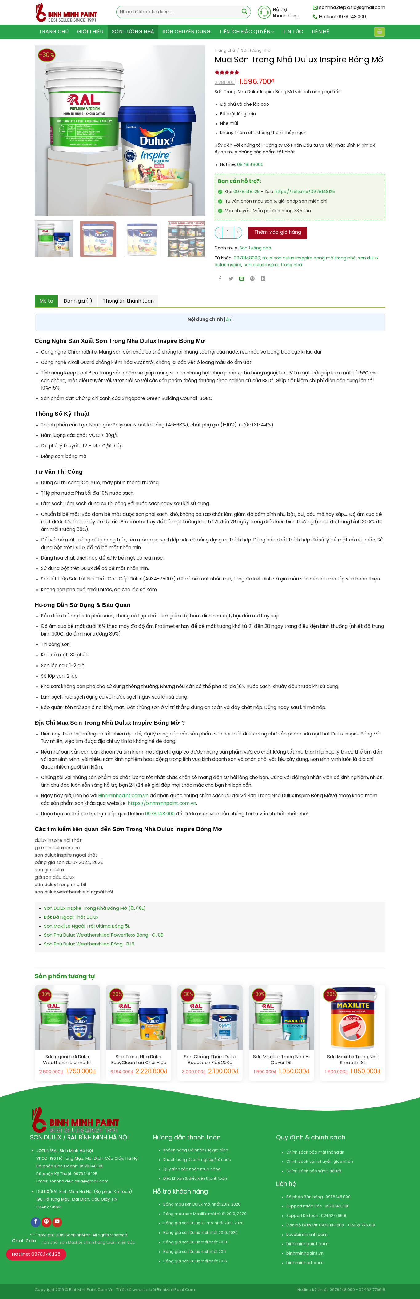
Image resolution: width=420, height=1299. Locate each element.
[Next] (182, 130)
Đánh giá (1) (78, 301)
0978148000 (250, 165)
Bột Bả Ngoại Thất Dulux (71, 917)
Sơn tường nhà (133, 31)
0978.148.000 (160, 814)
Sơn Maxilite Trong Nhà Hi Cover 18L (281, 1060)
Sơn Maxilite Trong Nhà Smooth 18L (352, 1060)
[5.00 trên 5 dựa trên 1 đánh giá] (300, 72)
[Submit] (244, 12)
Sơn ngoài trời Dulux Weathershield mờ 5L (67, 1060)
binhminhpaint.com (307, 1244)
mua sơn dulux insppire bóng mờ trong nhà (309, 258)
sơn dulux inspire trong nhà (273, 265)
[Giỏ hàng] (379, 32)
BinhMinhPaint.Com (176, 1290)
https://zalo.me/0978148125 (305, 192)
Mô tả (46, 301)
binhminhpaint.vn (305, 1253)
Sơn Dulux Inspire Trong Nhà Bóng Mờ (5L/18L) (95, 908)
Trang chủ (54, 31)
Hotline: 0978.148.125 (36, 1254)
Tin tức (293, 31)
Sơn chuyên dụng (187, 31)
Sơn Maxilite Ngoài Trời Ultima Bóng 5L (87, 926)
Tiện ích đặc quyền (244, 31)
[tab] (46, 301)
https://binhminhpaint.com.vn (161, 803)
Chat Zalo (24, 1240)
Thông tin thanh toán (128, 301)
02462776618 (49, 1207)
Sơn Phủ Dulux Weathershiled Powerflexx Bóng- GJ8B (104, 935)
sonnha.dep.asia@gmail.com (79, 1181)
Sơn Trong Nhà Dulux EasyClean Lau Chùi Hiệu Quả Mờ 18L (138, 1060)
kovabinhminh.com (307, 1235)
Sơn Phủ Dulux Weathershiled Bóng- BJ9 (89, 944)
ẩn (228, 320)
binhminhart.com (305, 1263)
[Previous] (35, 130)
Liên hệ (320, 31)
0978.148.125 (246, 192)
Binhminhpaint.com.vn (124, 796)
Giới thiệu (90, 31)
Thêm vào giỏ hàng (277, 232)
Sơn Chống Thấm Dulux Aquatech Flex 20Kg (210, 1060)
